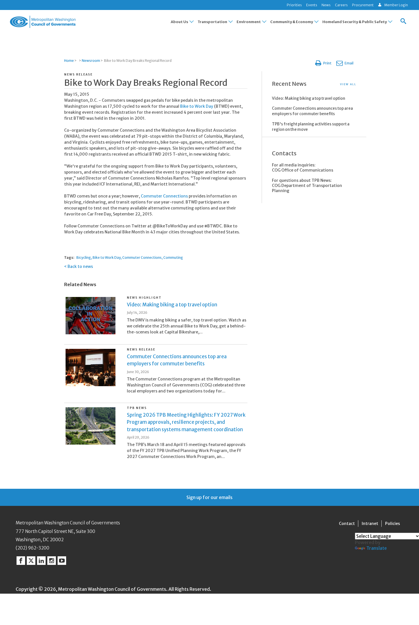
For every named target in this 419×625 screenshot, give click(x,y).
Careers (341, 5)
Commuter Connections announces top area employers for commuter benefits (312, 111)
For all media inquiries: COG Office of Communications (302, 167)
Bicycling (83, 257)
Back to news (80, 266)
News (326, 5)
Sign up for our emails (209, 497)
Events (311, 5)
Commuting (173, 257)
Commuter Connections (165, 196)
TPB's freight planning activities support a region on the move (310, 127)
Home (69, 60)
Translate (376, 548)
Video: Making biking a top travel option (172, 305)
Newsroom (91, 60)
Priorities (294, 5)
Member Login (396, 5)
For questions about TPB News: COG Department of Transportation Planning (307, 185)
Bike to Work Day (197, 106)
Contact (347, 523)
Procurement (363, 5)
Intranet (370, 523)
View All (348, 84)
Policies (392, 523)
